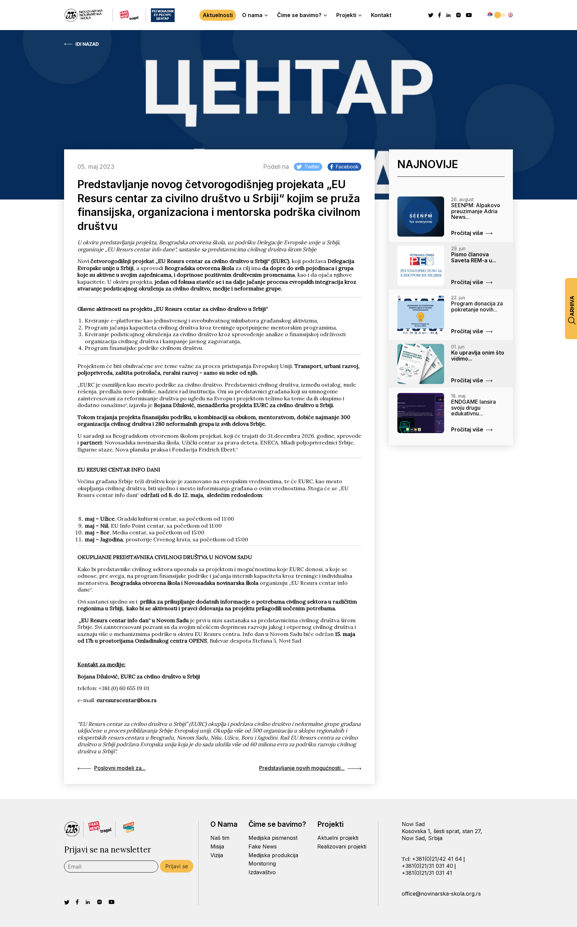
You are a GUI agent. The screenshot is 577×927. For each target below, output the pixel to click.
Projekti (346, 15)
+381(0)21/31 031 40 (427, 866)
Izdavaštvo (262, 872)
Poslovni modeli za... (120, 768)
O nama (252, 15)
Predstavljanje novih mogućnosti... (302, 768)
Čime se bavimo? (299, 15)
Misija (217, 846)
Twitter (312, 166)
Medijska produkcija (273, 855)
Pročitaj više (467, 233)
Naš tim (219, 837)
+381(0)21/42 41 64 (437, 858)
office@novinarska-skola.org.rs (441, 893)
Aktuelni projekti (337, 837)
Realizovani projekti (341, 846)
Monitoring (262, 863)
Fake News (262, 846)
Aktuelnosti (218, 15)
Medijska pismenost (273, 837)
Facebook (347, 166)
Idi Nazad (87, 44)
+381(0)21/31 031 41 (427, 873)
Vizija (216, 855)
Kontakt (381, 15)
